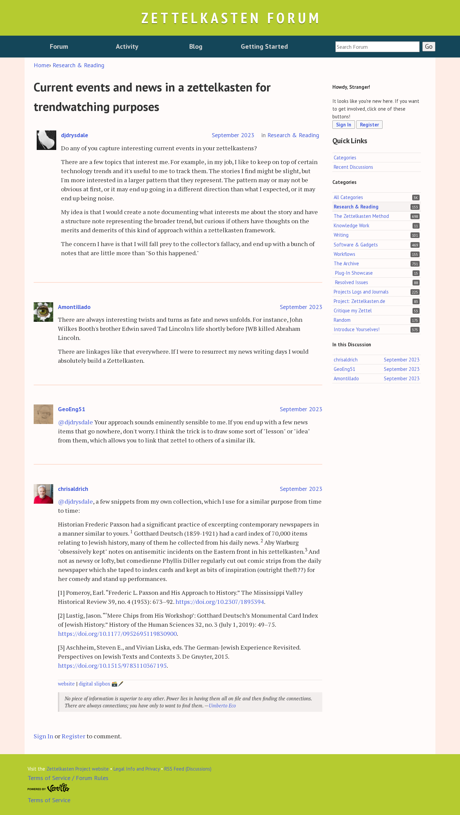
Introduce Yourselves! (357, 329)
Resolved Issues (351, 282)
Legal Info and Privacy (136, 769)
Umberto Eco (222, 705)
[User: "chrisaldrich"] (43, 494)
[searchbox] (377, 46)
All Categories (348, 197)
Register (73, 736)
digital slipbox (94, 684)
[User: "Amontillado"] (43, 312)
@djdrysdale (75, 422)
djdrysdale (74, 135)
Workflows (344, 254)
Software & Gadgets (356, 244)
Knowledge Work (351, 226)
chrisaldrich (73, 489)
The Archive (346, 263)
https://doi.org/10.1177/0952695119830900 (117, 633)
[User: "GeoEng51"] (43, 414)
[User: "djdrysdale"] (46, 140)
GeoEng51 (71, 409)
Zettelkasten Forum (231, 17)
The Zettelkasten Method (361, 216)
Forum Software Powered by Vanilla (49, 787)
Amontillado (74, 307)
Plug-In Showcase (354, 273)
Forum (59, 46)
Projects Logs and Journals (361, 291)
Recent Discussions (353, 167)
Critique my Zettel (353, 310)
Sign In (43, 736)
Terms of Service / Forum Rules (68, 778)
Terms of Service (49, 800)
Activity (127, 46)
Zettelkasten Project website (77, 769)
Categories (345, 157)
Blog (195, 46)
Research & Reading (293, 135)
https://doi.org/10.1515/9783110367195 (112, 665)
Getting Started (264, 46)
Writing (341, 235)
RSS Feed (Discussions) (187, 769)
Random (342, 320)
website (66, 684)
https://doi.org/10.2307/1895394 (219, 601)
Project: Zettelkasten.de (359, 301)
